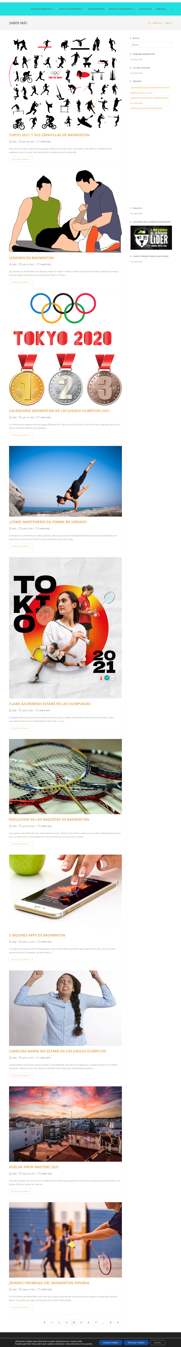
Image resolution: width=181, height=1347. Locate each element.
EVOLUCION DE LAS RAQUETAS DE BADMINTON (49, 819)
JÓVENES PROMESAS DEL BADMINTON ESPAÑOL (49, 1282)
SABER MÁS (45, 141)
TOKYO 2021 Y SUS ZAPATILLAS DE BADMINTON (49, 135)
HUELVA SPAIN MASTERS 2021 (34, 1167)
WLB (14, 141)
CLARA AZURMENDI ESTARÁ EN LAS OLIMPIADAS (49, 703)
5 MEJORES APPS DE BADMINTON (37, 935)
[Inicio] (149, 23)
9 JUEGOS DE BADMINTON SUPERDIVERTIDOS (150, 98)
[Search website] (171, 9)
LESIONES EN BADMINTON (31, 257)
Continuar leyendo (19, 159)
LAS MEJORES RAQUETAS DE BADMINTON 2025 (150, 87)
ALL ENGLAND (137, 103)
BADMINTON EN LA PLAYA (142, 93)
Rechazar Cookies (136, 1342)
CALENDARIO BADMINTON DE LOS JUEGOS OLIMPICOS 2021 (59, 410)
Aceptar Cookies (110, 1342)
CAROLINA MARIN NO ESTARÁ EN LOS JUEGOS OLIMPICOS (57, 1051)
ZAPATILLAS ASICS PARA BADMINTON (146, 108)
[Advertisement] (151, 159)
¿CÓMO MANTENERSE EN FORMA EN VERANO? (48, 521)
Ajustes (157, 1342)
